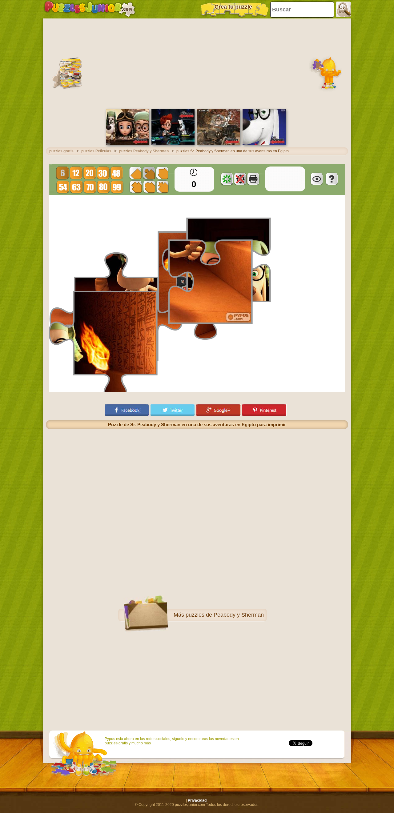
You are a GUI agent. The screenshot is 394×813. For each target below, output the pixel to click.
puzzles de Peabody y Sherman (225, 615)
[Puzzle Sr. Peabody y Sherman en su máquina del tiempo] (173, 144)
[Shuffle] (227, 179)
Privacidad (197, 800)
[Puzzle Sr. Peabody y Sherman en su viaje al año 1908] (218, 144)
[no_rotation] (240, 179)
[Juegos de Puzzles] (89, 9)
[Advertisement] (197, 63)
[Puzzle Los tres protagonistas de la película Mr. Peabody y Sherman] (127, 144)
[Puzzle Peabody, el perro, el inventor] (264, 144)
